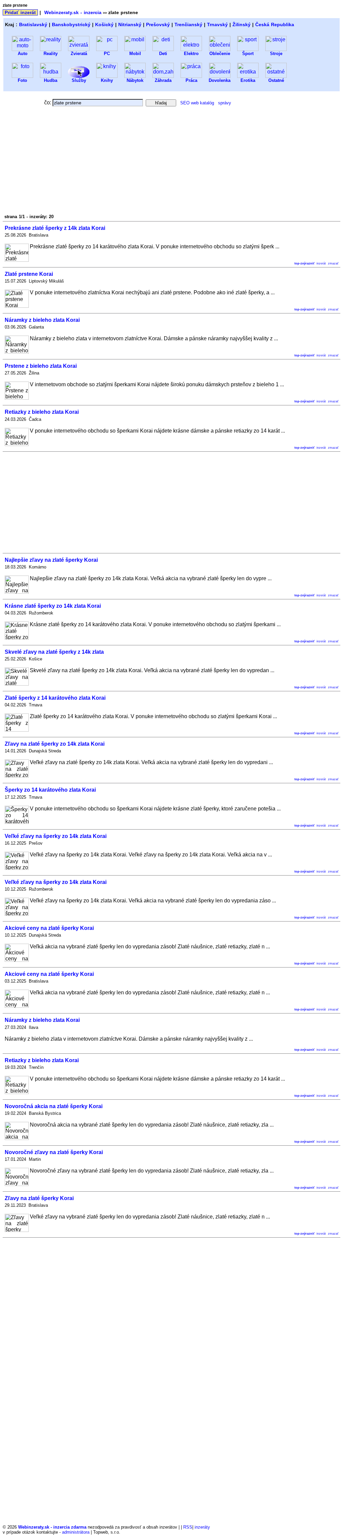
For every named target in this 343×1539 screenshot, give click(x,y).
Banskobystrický (71, 24)
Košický (104, 24)
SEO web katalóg (197, 102)
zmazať (333, 263)
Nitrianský (129, 24)
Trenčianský (188, 24)
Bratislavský (33, 24)
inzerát (321, 263)
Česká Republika (274, 24)
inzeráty (202, 1527)
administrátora (75, 1532)
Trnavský (217, 24)
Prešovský (158, 24)
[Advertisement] (62, 162)
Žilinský (241, 24)
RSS (187, 1527)
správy (224, 102)
